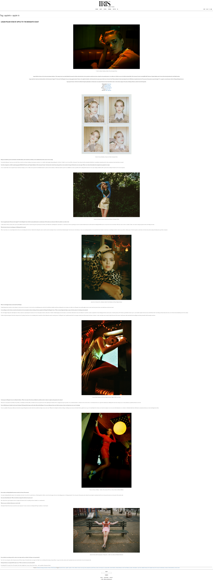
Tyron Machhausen (108, 87)
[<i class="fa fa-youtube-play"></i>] (207, 9)
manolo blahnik (112, 567)
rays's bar (139, 567)
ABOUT (101, 577)
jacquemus (89, 567)
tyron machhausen (161, 567)
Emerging (42, 567)
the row (156, 567)
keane (97, 567)
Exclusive (46, 567)
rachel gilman (135, 567)
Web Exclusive (53, 567)
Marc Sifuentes (108, 90)
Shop (204, 9)
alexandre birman (62, 567)
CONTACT (111, 577)
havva (85, 567)
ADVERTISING (106, 577)
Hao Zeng (109, 84)
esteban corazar (77, 567)
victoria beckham (171, 567)
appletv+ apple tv (69, 567)
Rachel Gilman (108, 85)
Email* (106, 571)
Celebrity (38, 567)
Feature (105, 9)
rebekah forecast (144, 567)
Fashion (96, 9)
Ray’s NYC (108, 89)
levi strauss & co (102, 567)
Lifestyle (114, 9)
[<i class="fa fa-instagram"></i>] (209, 9)
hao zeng (82, 567)
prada (131, 567)
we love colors (177, 567)
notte (123, 567)
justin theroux (93, 567)
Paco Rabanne (127, 567)
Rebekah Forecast (107, 86)
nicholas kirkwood (119, 567)
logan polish (107, 567)
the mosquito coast (151, 567)
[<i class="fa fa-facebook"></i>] (208, 9)
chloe (73, 567)
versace (166, 567)
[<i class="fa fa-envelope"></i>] (211, 9)
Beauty (101, 9)
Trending (109, 9)
